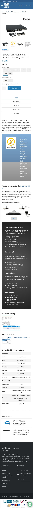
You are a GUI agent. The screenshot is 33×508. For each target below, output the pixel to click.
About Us (4, 470)
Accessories (17, 101)
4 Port (10, 80)
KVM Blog (4, 483)
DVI (4, 70)
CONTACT (21, 5)
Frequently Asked (6, 473)
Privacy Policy (27, 496)
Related (16, 105)
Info (16, 98)
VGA (29, 70)
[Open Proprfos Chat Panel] (30, 504)
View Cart (4, 486)
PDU (10, 73)
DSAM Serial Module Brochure (20, 337)
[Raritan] (27, 21)
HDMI (9, 70)
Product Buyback (6, 480)
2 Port (5, 80)
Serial (5, 73)
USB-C (23, 70)
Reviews (16, 113)
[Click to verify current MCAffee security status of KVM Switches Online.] (24, 503)
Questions (16, 109)
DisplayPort (16, 70)
